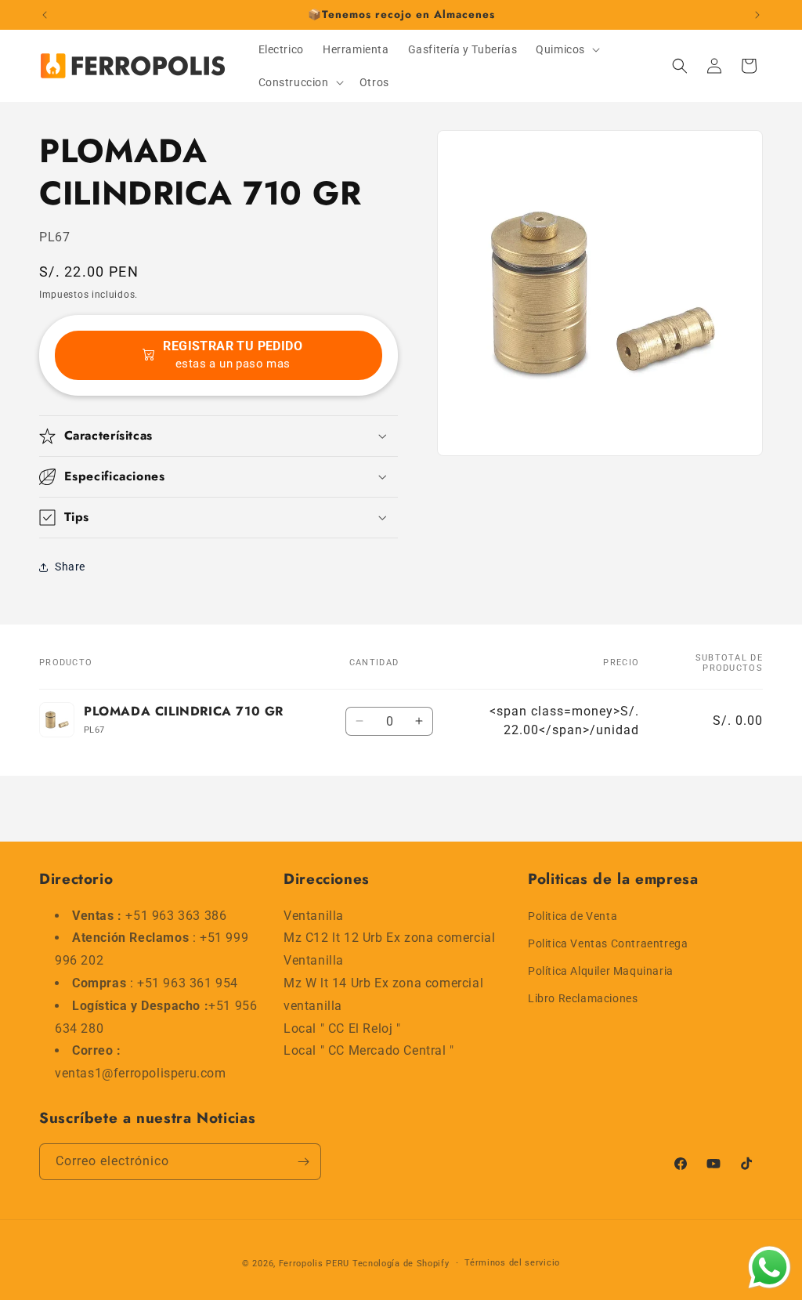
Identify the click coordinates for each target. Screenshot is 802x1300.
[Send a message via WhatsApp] (769, 1267)
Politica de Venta (572, 916)
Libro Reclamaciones (583, 998)
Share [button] (70, 566)
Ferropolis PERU (314, 1263)
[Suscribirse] (303, 1161)
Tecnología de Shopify (401, 1263)
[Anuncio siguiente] (757, 15)
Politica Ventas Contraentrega (608, 943)
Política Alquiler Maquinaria (601, 971)
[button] (566, 49)
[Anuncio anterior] (44, 15)
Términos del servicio (512, 1263)
